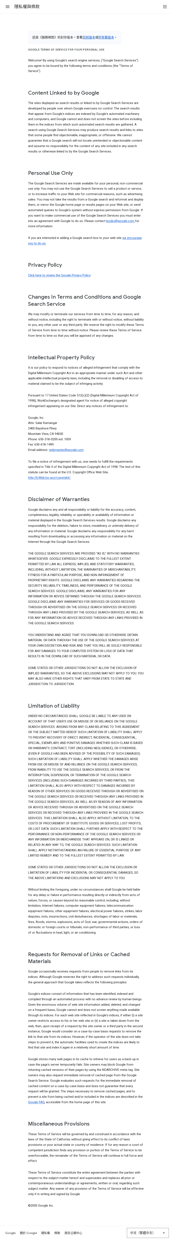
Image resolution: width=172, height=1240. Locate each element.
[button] (8, 7)
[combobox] (148, 1233)
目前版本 (89, 37)
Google (10, 1233)
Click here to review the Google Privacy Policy (59, 275)
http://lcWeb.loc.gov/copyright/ (49, 478)
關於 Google (28, 1233)
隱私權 (45, 1233)
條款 (57, 1233)
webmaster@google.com (66, 450)
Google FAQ (36, 1102)
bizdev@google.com (120, 221)
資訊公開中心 (73, 1233)
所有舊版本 (106, 37)
